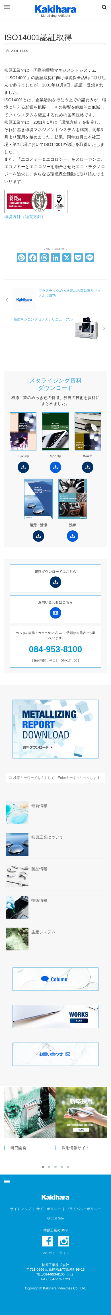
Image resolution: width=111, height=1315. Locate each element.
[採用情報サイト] (33, 1112)
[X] (67, 258)
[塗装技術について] (85, 1112)
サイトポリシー (48, 1209)
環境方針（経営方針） (25, 217)
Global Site (55, 1218)
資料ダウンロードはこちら (56, 572)
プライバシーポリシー (83, 1209)
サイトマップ (20, 1209)
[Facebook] (32, 258)
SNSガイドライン (55, 1253)
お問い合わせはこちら (55, 602)
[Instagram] (63, 1241)
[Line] (89, 258)
